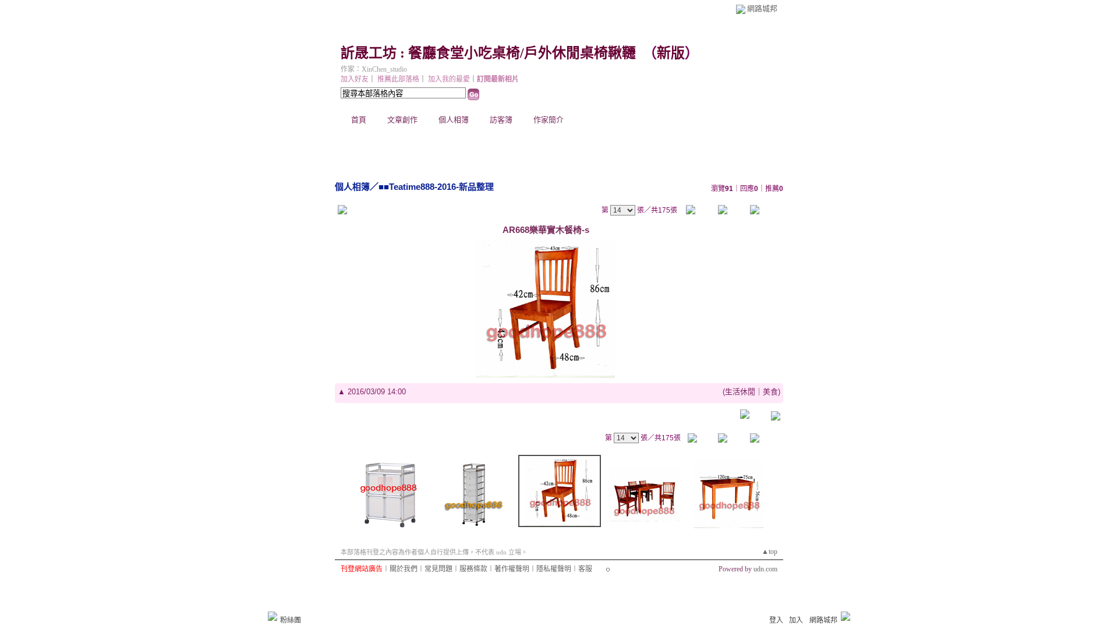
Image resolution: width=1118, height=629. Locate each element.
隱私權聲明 (553, 569)
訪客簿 (501, 119)
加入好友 (355, 79)
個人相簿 (453, 119)
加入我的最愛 (449, 79)
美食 (770, 391)
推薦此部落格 (398, 79)
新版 (671, 53)
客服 (585, 569)
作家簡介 (548, 119)
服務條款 (473, 569)
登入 (776, 620)
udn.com (765, 569)
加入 (796, 620)
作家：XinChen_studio (374, 69)
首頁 (358, 119)
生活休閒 (740, 391)
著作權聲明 (511, 569)
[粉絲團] (272, 616)
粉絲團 (290, 620)
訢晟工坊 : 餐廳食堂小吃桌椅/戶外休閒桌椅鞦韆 (488, 53)
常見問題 (438, 569)
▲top (769, 551)
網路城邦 (762, 8)
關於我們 (404, 569)
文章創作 (402, 119)
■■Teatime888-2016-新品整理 (436, 187)
